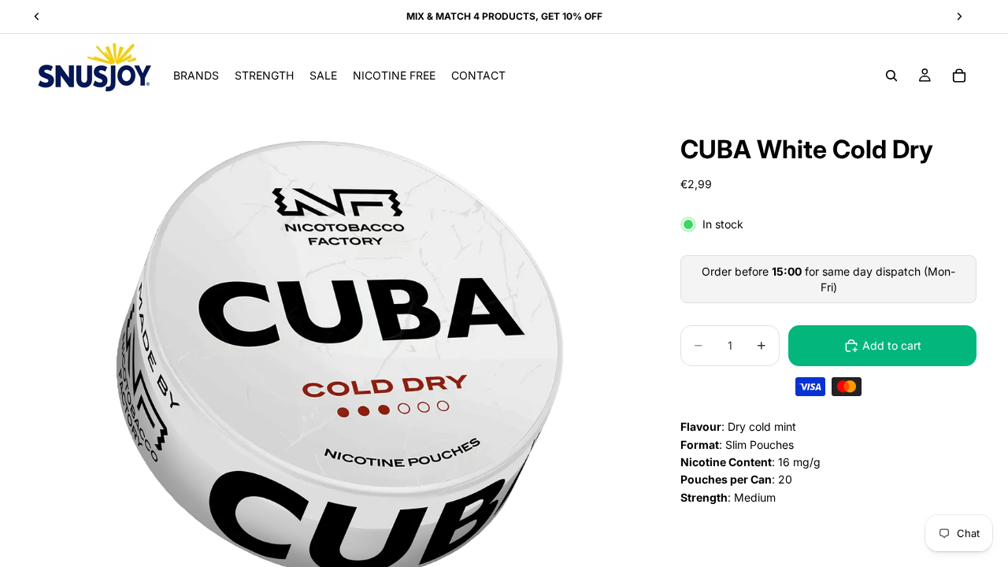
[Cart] (959, 75)
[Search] (891, 75)
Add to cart (891, 345)
